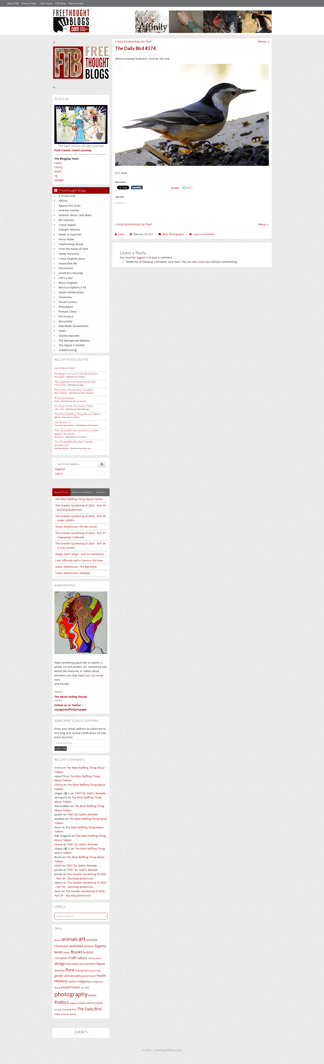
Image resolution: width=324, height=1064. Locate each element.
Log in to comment (203, 234)
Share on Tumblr (137, 187)
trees (57, 1014)
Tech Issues (46, 3)
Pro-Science (66, 316)
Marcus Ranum (79, 401)
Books (76, 952)
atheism (89, 946)
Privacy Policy (29, 3)
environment (88, 964)
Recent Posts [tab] (61, 492)
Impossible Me (68, 263)
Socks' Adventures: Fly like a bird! (76, 526)
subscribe (204, 262)
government (89, 976)
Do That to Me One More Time (73, 406)
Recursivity (65, 321)
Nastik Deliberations (71, 292)
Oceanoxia (65, 297)
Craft (72, 957)
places (92, 995)
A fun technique (64, 398)
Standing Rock (69, 1009)
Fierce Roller (66, 239)
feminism (59, 970)
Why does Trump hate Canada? (73, 389)
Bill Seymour (66, 220)
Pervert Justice (68, 302)
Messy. (262, 41)
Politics (61, 1002)
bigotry (100, 946)
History (60, 981)
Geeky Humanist (69, 253)
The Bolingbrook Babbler (74, 340)
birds (58, 952)
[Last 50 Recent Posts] (64, 368)
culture (82, 958)
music (75, 987)
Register (60, 469)
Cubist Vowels (67, 225)
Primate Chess (68, 311)
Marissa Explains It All (72, 287)
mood (65, 987)
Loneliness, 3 (62, 422)
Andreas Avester (69, 210)
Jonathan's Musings (71, 273)
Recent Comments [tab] (82, 492)
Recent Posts (76, 3)
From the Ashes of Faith (73, 249)
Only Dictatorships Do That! (134, 41)
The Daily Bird (89, 1008)
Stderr (63, 331)
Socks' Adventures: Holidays (72, 573)
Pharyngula (66, 306)
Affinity (63, 201)
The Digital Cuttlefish (72, 345)
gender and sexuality (67, 976)
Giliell (58, 171)
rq (55, 175)
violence (65, 1014)
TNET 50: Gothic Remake (90, 793)
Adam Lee (86, 448)
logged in (142, 257)
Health (101, 975)
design (59, 963)
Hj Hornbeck (92, 425)
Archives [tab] (101, 492)
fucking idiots (82, 970)
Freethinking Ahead (71, 244)
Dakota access (94, 958)
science (82, 1003)
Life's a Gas (66, 278)
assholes (76, 946)
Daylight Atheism (69, 229)
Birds (165, 234)
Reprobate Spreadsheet (73, 326)
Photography (176, 234)
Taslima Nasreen (69, 335)
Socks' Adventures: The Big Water (76, 566)
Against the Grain (70, 205)
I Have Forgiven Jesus (72, 258)
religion (73, 1003)
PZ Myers (81, 376)
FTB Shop (60, 3)
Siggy (81, 384)
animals (70, 939)
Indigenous (84, 981)
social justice (95, 1003)
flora (69, 969)
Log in (59, 473)
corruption (61, 958)
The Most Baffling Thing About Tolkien (77, 414)
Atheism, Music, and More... (76, 215)
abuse (57, 940)
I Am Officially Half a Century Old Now (79, 560)
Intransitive (66, 268)
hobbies (72, 981)
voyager (59, 180)
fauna (100, 963)
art (82, 939)
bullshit (88, 952)
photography (71, 994)
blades (66, 952)
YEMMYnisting (68, 350)
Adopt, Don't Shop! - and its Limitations (79, 554)
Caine (58, 163)
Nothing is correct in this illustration (76, 373)
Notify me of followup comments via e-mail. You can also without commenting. (181, 262)
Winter (73, 1014)
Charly (58, 167)
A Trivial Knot (67, 196)
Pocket (175, 188)
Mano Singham (68, 282)
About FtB (12, 3)
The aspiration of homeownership (74, 381)
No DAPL (85, 987)
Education (72, 964)
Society (57, 1009)
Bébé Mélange (83, 409)
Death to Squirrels (70, 234)
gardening (95, 970)
